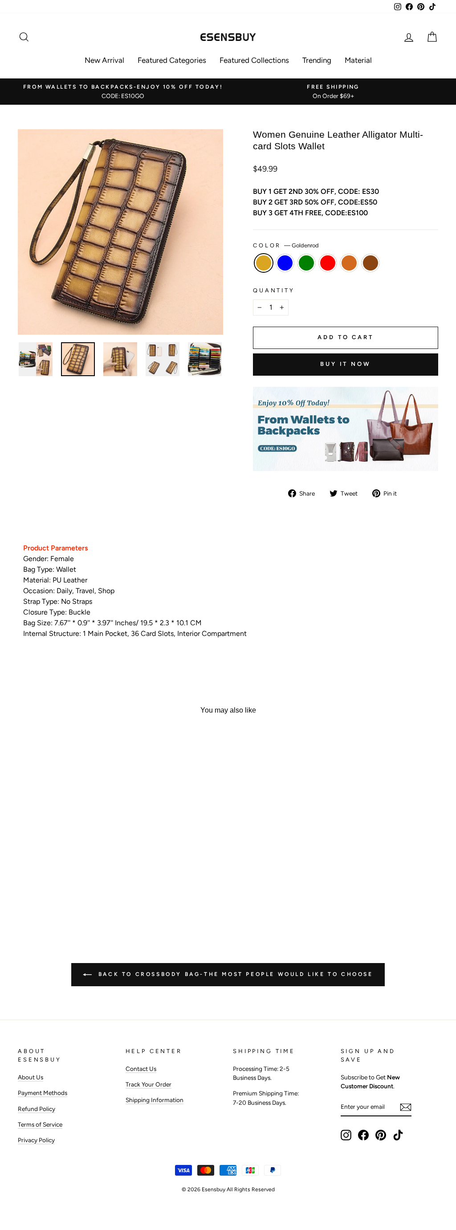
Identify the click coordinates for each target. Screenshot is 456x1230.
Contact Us (141, 1068)
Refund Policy (36, 1108)
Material (358, 60)
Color (286, 245)
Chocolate (349, 263)
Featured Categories (172, 60)
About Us (30, 1077)
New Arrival (104, 60)
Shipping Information (154, 1099)
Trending (316, 60)
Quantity (274, 290)
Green (306, 263)
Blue (285, 263)
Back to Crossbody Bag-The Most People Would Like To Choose (234, 974)
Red (328, 263)
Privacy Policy (36, 1140)
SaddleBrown (370, 263)
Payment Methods (42, 1092)
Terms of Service (40, 1124)
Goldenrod (264, 263)
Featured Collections (254, 60)
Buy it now (345, 364)
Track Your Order (148, 1084)
